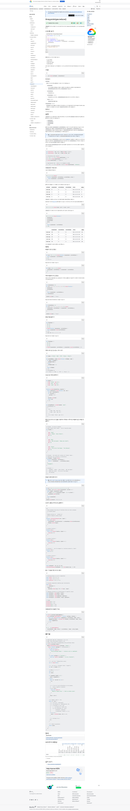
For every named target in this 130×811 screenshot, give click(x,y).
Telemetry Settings (51, 806)
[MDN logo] (31, 791)
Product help (60, 803)
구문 (88, 15)
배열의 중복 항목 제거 (51, 477)
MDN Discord (74, 799)
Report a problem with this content (63, 779)
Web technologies (90, 793)
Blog (83, 6)
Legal (57, 806)
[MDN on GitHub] (30, 799)
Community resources (76, 795)
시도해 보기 (90, 14)
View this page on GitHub (51, 779)
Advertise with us (61, 799)
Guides (88, 797)
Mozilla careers (60, 797)
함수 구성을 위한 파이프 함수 (53, 570)
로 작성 (53, 609)
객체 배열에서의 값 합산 (52, 275)
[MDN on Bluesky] (31, 799)
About (59, 793)
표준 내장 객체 (32, 14)
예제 (88, 19)
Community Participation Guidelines (66, 806)
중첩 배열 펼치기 (50, 317)
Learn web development (91, 795)
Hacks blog (89, 803)
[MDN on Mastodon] (35, 799)
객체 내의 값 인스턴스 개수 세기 (54, 350)
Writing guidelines (75, 797)
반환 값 (47, 109)
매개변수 (47, 79)
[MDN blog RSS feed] (37, 799)
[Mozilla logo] (32, 807)
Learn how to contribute (50, 774)
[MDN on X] (33, 799)
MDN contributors (68, 777)
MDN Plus (60, 801)
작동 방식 (51, 167)
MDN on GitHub (75, 801)
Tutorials (88, 799)
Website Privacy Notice (41, 806)
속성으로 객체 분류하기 (51, 375)
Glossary (88, 801)
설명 (88, 17)
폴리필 (89, 20)
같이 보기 (89, 25)
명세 (88, 22)
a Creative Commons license (73, 809)
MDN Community (75, 793)
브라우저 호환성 (91, 23)
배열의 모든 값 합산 (50, 249)
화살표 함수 (55, 201)
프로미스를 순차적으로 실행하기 (54, 503)
